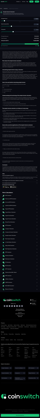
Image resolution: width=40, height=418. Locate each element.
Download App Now (20, 415)
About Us (2, 339)
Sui (9, 352)
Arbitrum (34, 349)
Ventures (23, 1)
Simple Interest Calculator (13, 8)
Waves (18, 352)
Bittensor (34, 356)
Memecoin (10, 355)
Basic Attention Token (35, 353)
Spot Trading (10, 325)
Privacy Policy (11, 334)
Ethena (18, 349)
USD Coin (26, 350)
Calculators (6, 8)
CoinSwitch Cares (33, 326)
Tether (2, 349)
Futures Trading (4, 325)
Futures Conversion (16, 344)
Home (1, 8)
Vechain (18, 347)
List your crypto (20, 339)
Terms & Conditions (15, 411)
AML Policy (6, 334)
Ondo (10, 347)
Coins (2, 344)
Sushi (2, 354)
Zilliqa (10, 354)
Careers (11, 339)
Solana (26, 349)
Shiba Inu (10, 349)
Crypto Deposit (20, 326)
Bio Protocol (27, 347)
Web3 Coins (23, 325)
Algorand (26, 355)
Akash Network (35, 350)
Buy (9, 344)
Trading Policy (17, 334)
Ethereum (2, 350)
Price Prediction (23, 344)
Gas (17, 350)
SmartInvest (26, 326)
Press (15, 339)
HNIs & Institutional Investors (31, 325)
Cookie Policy (23, 334)
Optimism (18, 355)
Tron (17, 354)
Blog (27, 1)
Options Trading (16, 325)
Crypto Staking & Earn (5, 328)
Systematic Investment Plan (11, 326)
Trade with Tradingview (14, 328)
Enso (33, 347)
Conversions (5, 344)
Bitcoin (2, 347)
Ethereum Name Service (27, 357)
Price (11, 344)
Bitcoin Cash (34, 355)
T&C (1, 334)
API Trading (3, 326)
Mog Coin (2, 352)
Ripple (10, 350)
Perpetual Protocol (26, 353)
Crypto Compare (29, 344)
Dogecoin (2, 355)
